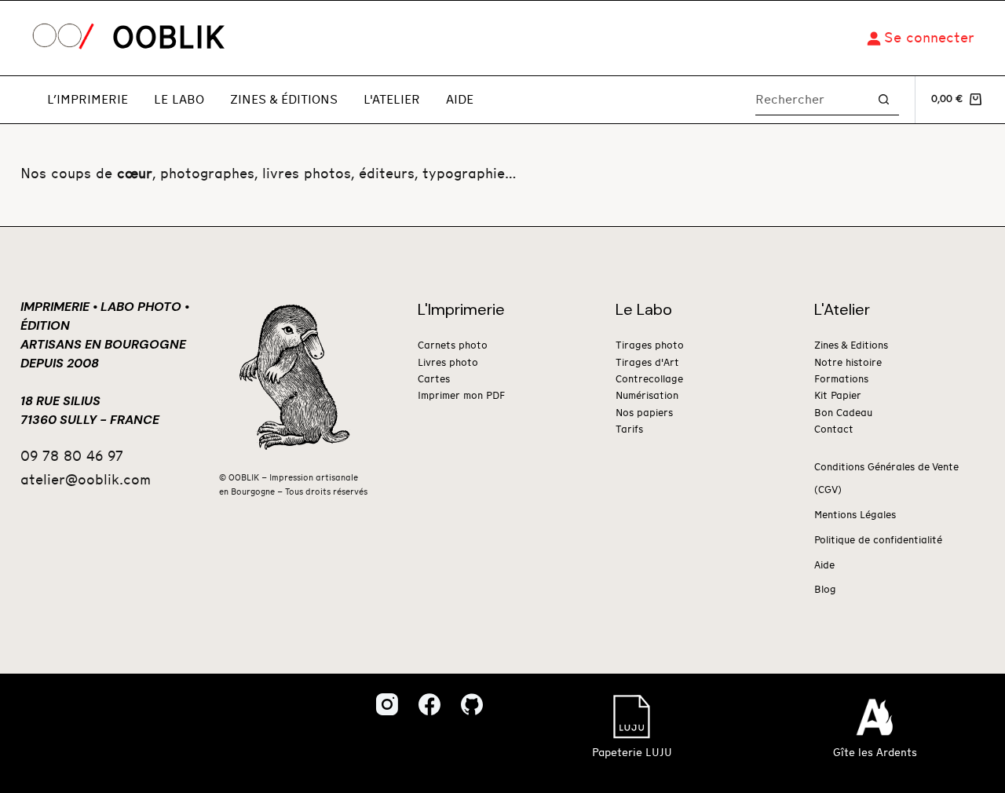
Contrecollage (649, 380)
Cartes (434, 380)
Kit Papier (837, 396)
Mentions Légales (855, 515)
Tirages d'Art (647, 363)
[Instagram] (387, 704)
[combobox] (811, 99)
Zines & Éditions (284, 99)
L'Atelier (392, 99)
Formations (841, 380)
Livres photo (448, 363)
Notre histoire (848, 363)
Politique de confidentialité (878, 540)
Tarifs (629, 430)
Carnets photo (453, 346)
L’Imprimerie (87, 99)
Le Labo (179, 99)
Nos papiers (644, 413)
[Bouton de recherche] (883, 99)
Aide (459, 99)
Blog (825, 590)
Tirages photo (650, 346)
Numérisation (647, 396)
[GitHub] (472, 704)
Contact (833, 430)
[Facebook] (429, 704)
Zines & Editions (851, 346)
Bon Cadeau (843, 413)
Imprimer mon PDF (461, 396)
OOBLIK (168, 38)
